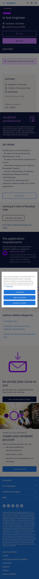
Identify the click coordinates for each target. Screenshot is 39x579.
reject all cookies (19, 297)
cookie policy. (9, 286)
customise (20, 292)
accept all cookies (19, 303)
